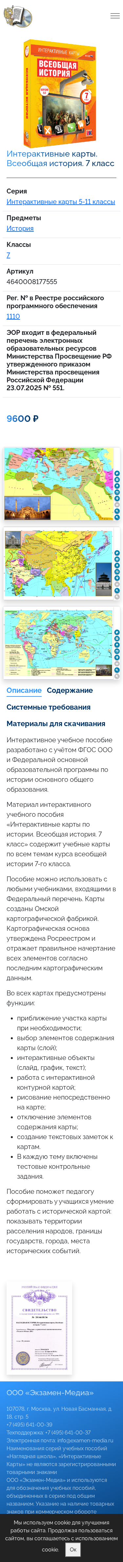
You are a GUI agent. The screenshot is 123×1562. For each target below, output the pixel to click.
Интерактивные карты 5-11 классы (61, 202)
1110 (13, 316)
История (20, 228)
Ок (73, 1550)
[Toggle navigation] (115, 16)
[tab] (24, 690)
